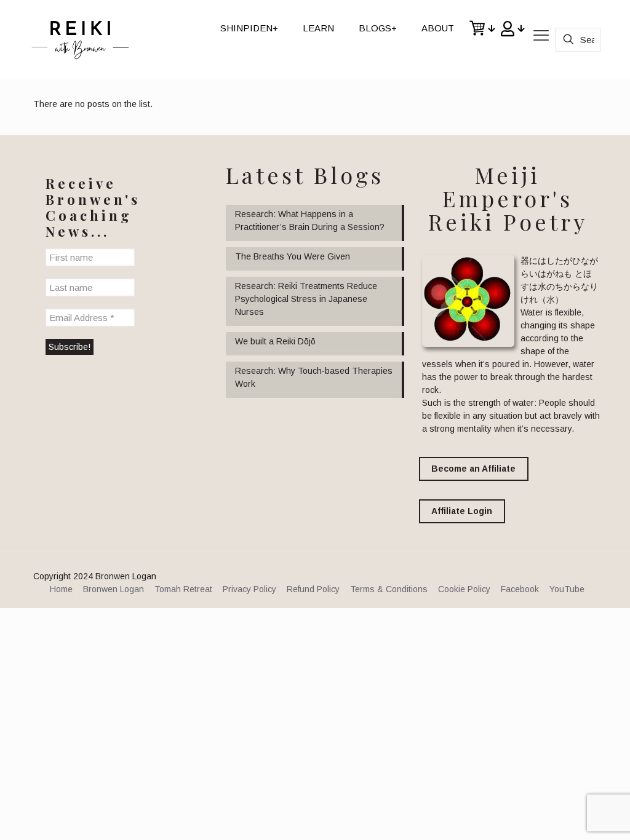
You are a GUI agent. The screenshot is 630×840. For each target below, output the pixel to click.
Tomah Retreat (183, 589)
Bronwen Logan (113, 589)
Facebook (520, 589)
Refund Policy (313, 589)
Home (61, 589)
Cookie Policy (464, 589)
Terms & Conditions (389, 589)
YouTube (566, 589)
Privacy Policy (249, 589)
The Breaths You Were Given (292, 256)
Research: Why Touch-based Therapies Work (314, 377)
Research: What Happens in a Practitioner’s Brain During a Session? (310, 220)
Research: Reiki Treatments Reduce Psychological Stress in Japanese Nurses (306, 299)
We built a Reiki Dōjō (275, 341)
